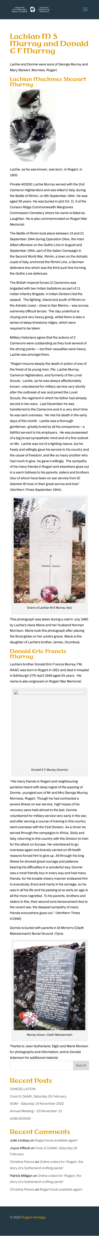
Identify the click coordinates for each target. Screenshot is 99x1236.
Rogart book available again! (56, 1140)
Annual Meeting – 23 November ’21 (36, 1111)
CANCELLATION (23, 1089)
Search (81, 1065)
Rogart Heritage (34, 1217)
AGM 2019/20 (20, 1118)
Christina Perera (22, 1162)
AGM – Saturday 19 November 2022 (37, 1103)
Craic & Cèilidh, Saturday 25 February (38, 1096)
